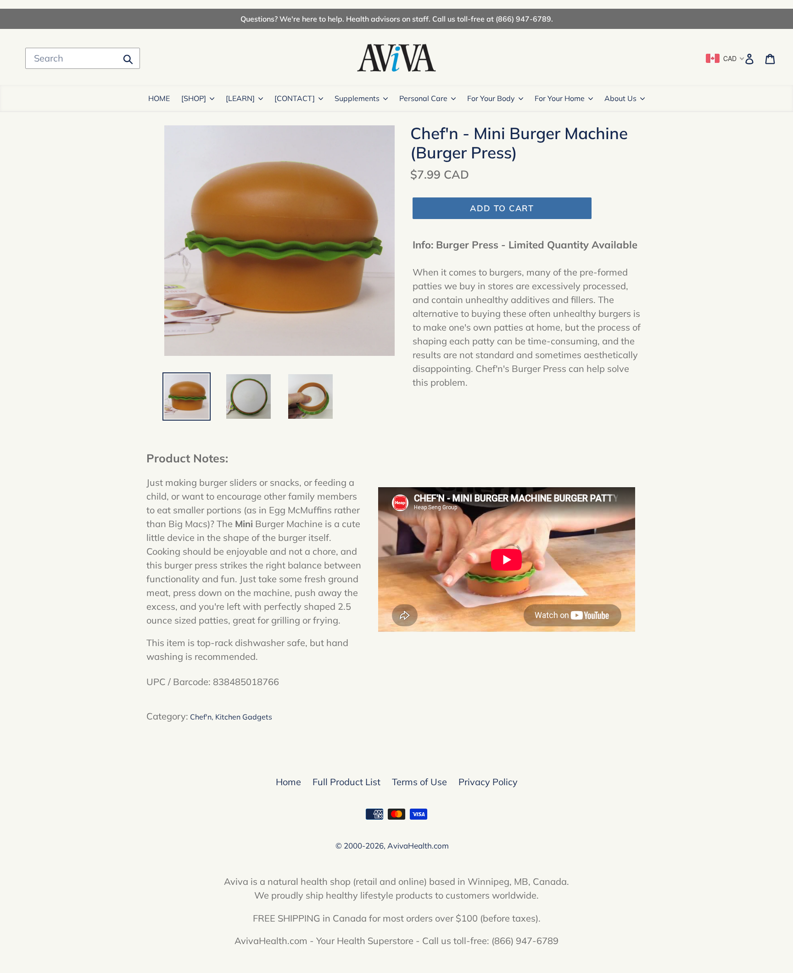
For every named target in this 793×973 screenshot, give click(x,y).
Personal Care (423, 98)
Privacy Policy (488, 781)
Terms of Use (419, 781)
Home (288, 781)
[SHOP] (193, 98)
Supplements (357, 98)
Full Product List (346, 781)
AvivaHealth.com (418, 845)
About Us (620, 98)
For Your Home (560, 98)
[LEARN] (240, 98)
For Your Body (491, 98)
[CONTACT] (294, 98)
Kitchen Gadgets (243, 716)
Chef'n (201, 716)
